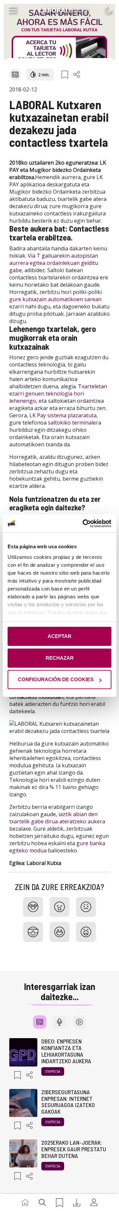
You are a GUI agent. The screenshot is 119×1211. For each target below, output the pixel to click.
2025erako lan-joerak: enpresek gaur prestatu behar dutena (73, 1149)
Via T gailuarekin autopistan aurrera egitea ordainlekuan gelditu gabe (53, 263)
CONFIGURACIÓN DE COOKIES (56, 679)
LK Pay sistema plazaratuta (63, 415)
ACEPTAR (59, 636)
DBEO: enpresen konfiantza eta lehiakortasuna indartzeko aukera (66, 1050)
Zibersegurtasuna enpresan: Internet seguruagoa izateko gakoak (68, 1101)
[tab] (39, 1022)
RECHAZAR (60, 658)
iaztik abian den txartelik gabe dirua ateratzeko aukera (57, 818)
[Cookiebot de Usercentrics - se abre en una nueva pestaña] (84, 523)
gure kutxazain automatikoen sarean (55, 299)
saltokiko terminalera (74, 422)
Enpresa (52, 1071)
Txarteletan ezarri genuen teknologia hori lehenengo (58, 393)
